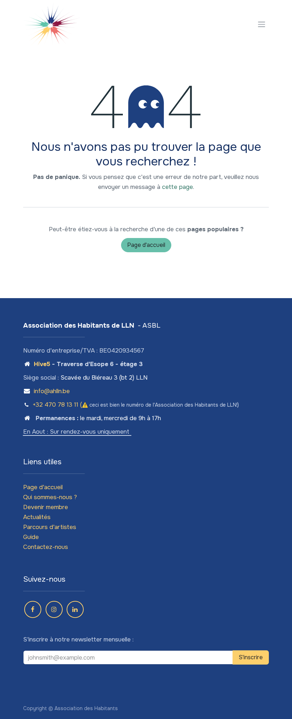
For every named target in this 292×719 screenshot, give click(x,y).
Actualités (37, 517)
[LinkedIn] (75, 609)
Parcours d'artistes (49, 527)
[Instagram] (54, 609)
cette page (177, 187)
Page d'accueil (146, 245)
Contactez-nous (45, 547)
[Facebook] (32, 609)
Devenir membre (45, 507)
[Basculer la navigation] (261, 24)
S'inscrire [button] (251, 657)
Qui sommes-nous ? (50, 497)
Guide (31, 537)
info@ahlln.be (52, 391)
